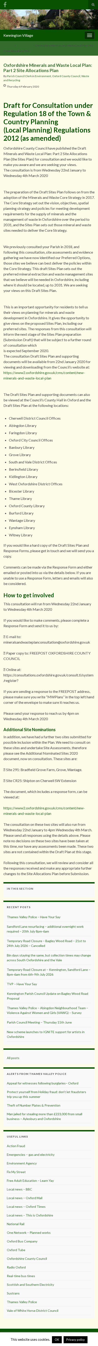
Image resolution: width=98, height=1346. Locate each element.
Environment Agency (22, 1163)
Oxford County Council (66, 76)
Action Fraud (16, 1146)
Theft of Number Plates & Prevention (33, 1105)
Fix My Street (16, 1172)
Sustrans (13, 1293)
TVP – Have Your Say (22, 984)
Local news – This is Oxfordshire (30, 1215)
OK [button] (57, 1339)
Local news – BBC (19, 1189)
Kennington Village (18, 35)
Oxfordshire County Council (27, 1258)
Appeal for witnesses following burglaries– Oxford (42, 1083)
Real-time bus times (21, 1276)
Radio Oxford (16, 1267)
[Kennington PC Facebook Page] (5, 3)
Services (8, 45)
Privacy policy (75, 1339)
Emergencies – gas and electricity (30, 1154)
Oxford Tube (16, 1250)
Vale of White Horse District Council (32, 1310)
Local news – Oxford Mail (24, 1198)
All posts (13, 1058)
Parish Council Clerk (19, 76)
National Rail (15, 1224)
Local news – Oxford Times (26, 1206)
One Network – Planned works (29, 1232)
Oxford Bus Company (22, 1241)
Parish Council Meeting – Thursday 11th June (39, 1022)
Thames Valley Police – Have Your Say (33, 917)
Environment (24, 45)
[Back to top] (87, 1335)
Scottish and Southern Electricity (30, 1284)
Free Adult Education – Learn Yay (30, 1180)
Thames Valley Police (22, 1302)
